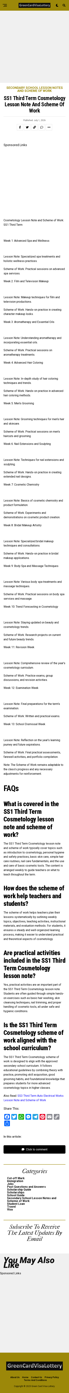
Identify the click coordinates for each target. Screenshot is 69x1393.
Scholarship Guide (19, 1189)
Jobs (10, 1184)
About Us (15, 1377)
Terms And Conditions (35, 1380)
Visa (10, 1209)
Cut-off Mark (16, 1178)
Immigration (15, 1181)
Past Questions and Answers (26, 1186)
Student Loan (16, 1204)
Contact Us (36, 1377)
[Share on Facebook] (20, 127)
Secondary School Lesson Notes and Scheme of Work (31, 1199)
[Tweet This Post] (27, 127)
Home (25, 1377)
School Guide (16, 1195)
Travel (11, 1206)
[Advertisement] (34, 46)
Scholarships (15, 1192)
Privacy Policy (52, 1377)
